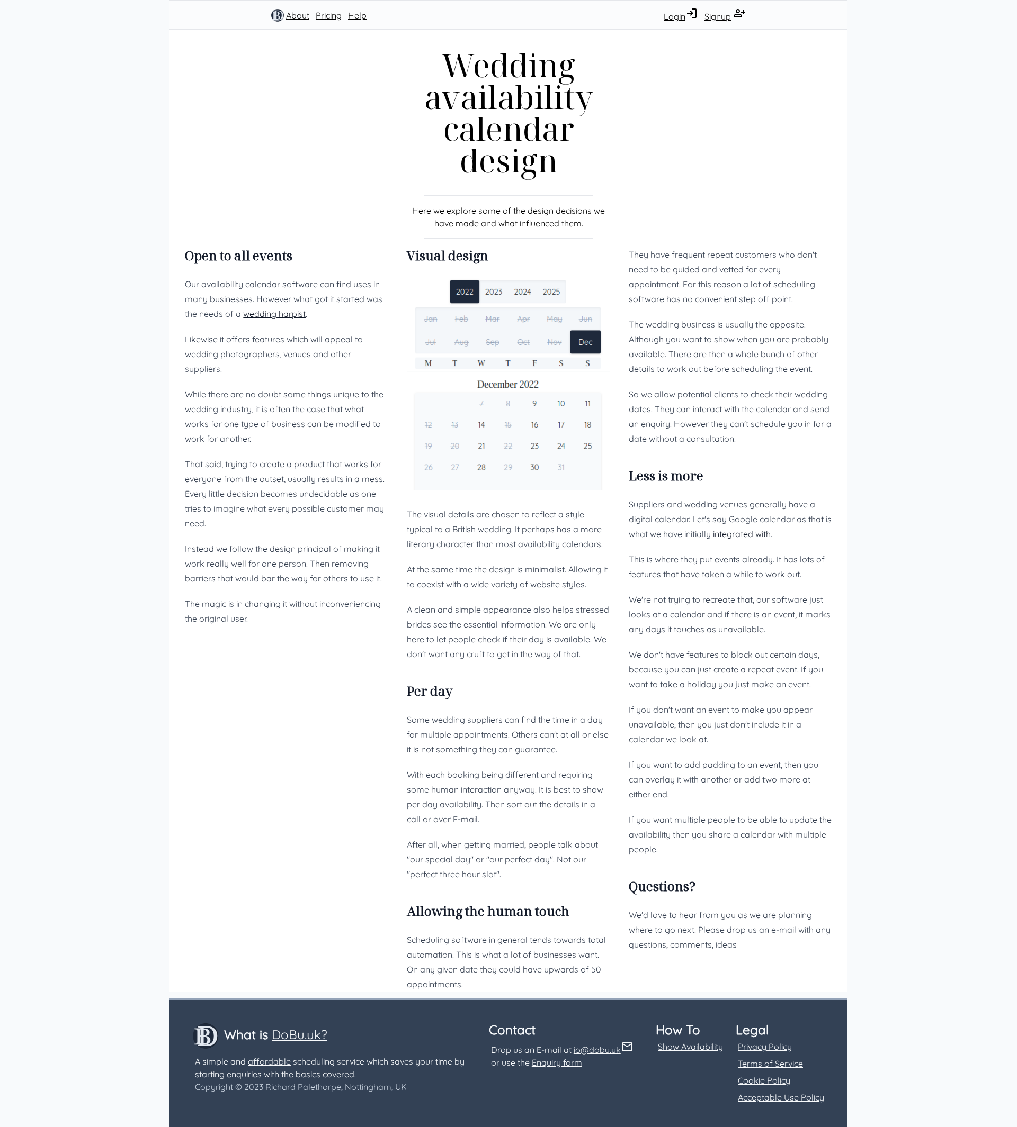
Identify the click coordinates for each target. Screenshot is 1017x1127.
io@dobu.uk (597, 1049)
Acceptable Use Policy (781, 1097)
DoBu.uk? (299, 1034)
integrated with (742, 534)
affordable (269, 1061)
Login (674, 16)
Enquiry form (557, 1062)
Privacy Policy (765, 1046)
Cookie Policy (764, 1080)
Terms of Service (770, 1063)
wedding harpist (274, 313)
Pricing (329, 15)
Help (357, 15)
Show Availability (690, 1046)
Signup (717, 16)
